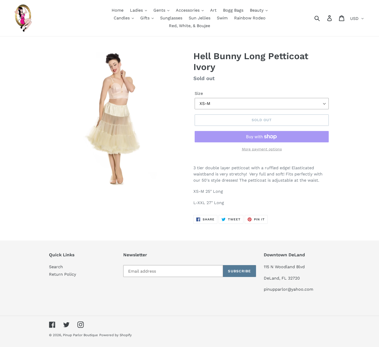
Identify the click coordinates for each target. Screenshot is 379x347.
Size (199, 93)
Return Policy (62, 274)
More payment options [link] (262, 149)
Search (56, 266)
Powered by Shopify (115, 335)
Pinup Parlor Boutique (80, 335)
